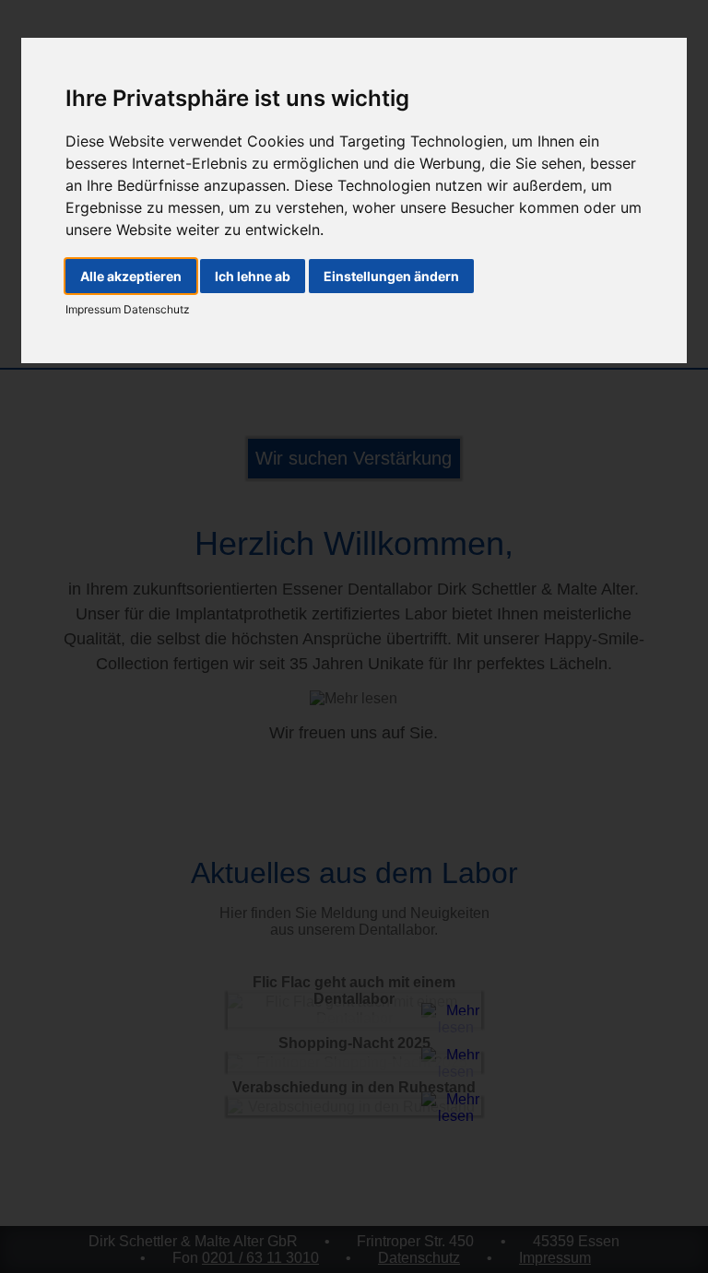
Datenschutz (155, 309)
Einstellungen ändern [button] (391, 276)
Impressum (93, 309)
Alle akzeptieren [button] (131, 276)
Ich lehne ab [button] (252, 276)
